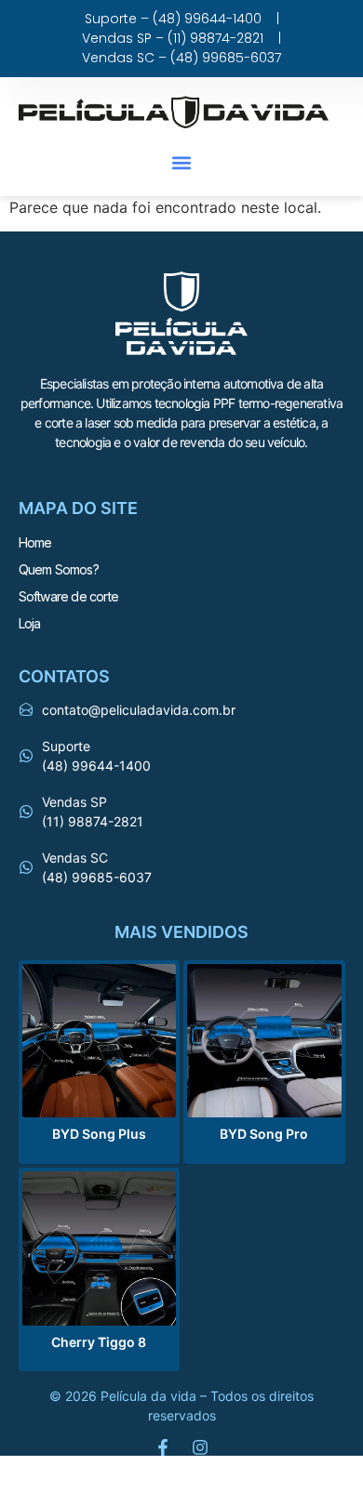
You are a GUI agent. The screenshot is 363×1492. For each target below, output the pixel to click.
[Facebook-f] (163, 1447)
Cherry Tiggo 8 (98, 1342)
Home (35, 542)
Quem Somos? (59, 569)
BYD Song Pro (264, 1134)
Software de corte (68, 596)
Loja (30, 623)
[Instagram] (200, 1447)
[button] (182, 162)
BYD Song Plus (99, 1134)
